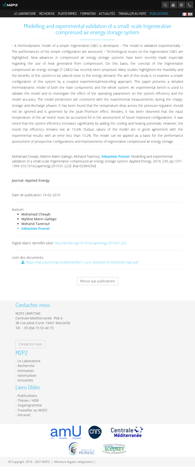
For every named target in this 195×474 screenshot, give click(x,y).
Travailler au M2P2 (132, 13)
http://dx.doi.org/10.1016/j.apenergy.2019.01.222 (90, 243)
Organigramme (30, 405)
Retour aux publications (97, 281)
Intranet (24, 415)
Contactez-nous (30, 344)
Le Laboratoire (25, 13)
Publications (159, 13)
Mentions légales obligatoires (73, 462)
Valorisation (27, 375)
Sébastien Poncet (115, 156)
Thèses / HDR (28, 400)
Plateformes (67, 13)
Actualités (107, 13)
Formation (88, 13)
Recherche (47, 13)
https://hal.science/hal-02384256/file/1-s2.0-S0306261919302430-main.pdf (81, 262)
